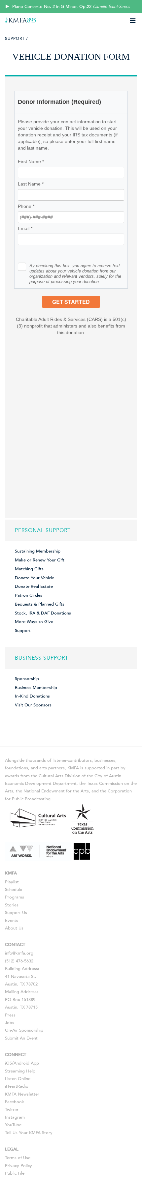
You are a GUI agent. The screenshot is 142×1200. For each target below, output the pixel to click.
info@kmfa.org (19, 953)
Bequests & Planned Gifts (39, 604)
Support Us (16, 912)
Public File (14, 1173)
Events (11, 920)
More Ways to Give (34, 621)
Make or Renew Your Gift (39, 560)
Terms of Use (17, 1157)
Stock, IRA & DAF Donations (43, 613)
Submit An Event (21, 1038)
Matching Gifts (29, 569)
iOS (8, 1063)
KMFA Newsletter (22, 1094)
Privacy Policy (18, 1165)
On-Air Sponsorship (24, 1030)
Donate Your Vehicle (34, 578)
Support (23, 630)
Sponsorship (27, 678)
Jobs (9, 1022)
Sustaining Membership (37, 551)
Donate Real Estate (34, 586)
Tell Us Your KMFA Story (29, 1132)
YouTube (13, 1125)
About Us (14, 928)
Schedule (13, 889)
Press (10, 1015)
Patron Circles (28, 595)
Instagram (15, 1117)
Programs (14, 897)
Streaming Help (20, 1071)
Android (21, 1063)
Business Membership (36, 687)
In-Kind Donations (32, 696)
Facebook (14, 1101)
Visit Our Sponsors (33, 705)
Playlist (12, 882)
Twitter (11, 1109)
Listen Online (17, 1078)
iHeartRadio (16, 1086)
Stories (11, 905)
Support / (16, 38)
